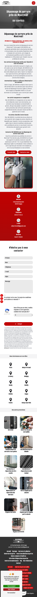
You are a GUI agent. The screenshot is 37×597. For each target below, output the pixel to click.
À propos (14, 551)
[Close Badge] (26, 592)
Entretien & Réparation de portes (18, 558)
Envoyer (20, 324)
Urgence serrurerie (28, 588)
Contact (18, 563)
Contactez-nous (24, 152)
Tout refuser (11, 589)
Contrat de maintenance (12, 561)
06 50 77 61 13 (18, 215)
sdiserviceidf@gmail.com (18, 226)
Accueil (9, 551)
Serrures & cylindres (24, 551)
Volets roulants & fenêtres (18, 556)
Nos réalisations (27, 561)
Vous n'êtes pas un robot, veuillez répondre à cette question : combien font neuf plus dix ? (23, 310)
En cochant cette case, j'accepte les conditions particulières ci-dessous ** (17, 298)
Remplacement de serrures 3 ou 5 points (18, 570)
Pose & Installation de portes (25, 554)
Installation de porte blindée (24, 573)
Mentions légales (29, 593)
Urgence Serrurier (26, 584)
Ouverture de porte (9, 554)
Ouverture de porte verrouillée (22, 567)
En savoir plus (11, 152)
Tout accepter (11, 586)
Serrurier (10, 567)
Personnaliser (11, 593)
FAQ (21, 561)
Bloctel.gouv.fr (6, 348)
